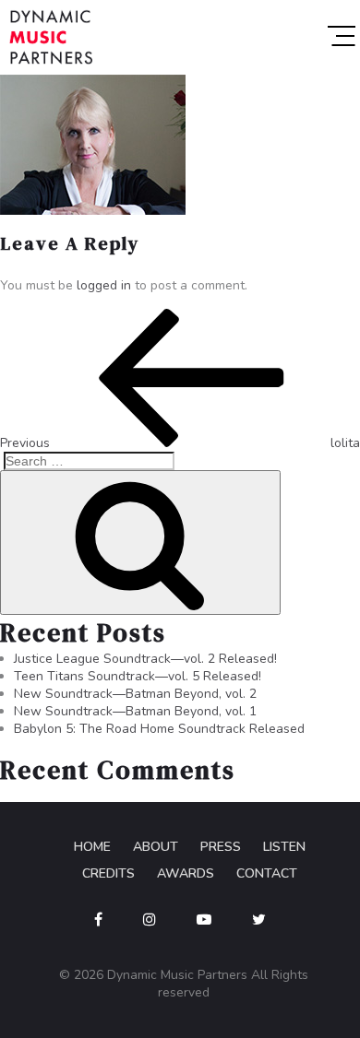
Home (92, 846)
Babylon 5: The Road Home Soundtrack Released (159, 728)
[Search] (140, 542)
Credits (108, 873)
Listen (284, 846)
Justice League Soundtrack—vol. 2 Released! (145, 658)
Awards (185, 873)
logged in (104, 285)
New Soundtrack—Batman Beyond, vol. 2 (135, 693)
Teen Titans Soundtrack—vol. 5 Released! (137, 676)
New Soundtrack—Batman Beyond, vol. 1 (135, 711)
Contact (266, 873)
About (155, 846)
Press (220, 846)
